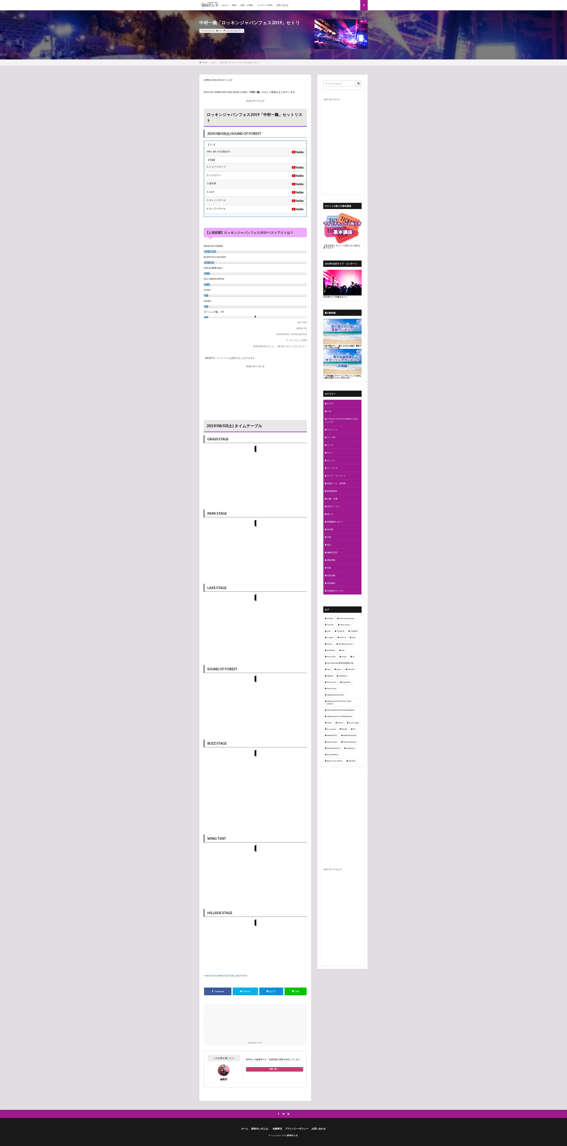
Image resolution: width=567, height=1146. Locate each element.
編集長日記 (332, 552)
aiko (328, 669)
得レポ (330, 514)
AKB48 (330, 676)
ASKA (329, 723)
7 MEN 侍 (340, 631)
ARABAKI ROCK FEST (335, 695)
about (224, 5)
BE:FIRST (352, 761)
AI (353, 657)
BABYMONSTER (349, 735)
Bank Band (350, 748)
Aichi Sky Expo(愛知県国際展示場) (340, 663)
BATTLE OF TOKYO (334, 761)
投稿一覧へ (273, 1069)
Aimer (339, 669)
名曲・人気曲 (246, 5)
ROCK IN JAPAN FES (233, 31)
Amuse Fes (331, 682)
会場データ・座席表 (336, 483)
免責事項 (277, 1128)
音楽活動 (331, 575)
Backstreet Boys (349, 742)
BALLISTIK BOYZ (333, 748)
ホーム (244, 1128)
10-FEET (330, 625)
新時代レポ (292, 1135)
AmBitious (343, 676)
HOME (204, 62)
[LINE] (295, 991)
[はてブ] (271, 991)
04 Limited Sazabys (346, 618)
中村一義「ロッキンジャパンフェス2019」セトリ (239, 62)
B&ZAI (344, 729)
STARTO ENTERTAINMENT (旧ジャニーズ (342, 420)
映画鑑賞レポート (335, 521)
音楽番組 (331, 583)
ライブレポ (332, 468)
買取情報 (331, 560)
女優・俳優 (332, 498)
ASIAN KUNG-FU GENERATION (339, 716)
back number (332, 742)
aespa (344, 657)
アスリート (332, 429)
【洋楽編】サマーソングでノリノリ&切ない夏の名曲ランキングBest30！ (342, 377)
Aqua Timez (332, 688)
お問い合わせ (282, 5)
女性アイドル (333, 506)
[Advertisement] (255, 389)
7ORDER (354, 631)
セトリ (330, 452)
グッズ (330, 445)
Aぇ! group (331, 729)
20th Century (345, 625)
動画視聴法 (332, 491)
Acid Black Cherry (346, 644)
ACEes (329, 644)
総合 (329, 544)
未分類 (330, 529)
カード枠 (331, 437)
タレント (331, 460)
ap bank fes (346, 682)
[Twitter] (245, 991)
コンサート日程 (264, 5)
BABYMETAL (332, 735)
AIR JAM (351, 669)
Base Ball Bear (332, 754)
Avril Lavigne (354, 723)
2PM (329, 631)
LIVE (220, 31)
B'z (354, 729)
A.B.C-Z (343, 637)
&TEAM (330, 618)
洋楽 (329, 537)
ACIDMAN (331, 650)
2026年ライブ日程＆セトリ (335, 297)
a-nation (330, 637)
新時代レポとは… (260, 1128)
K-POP (330, 403)
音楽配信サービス (335, 590)
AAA (353, 637)
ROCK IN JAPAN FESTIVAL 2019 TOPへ (227, 975)
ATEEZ (340, 723)
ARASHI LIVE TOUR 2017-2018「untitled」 (338, 702)
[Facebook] (218, 991)
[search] (359, 84)
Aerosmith (331, 657)
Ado (343, 650)
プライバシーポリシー (297, 1128)
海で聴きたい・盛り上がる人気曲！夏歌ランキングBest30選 (342, 347)
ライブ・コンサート (336, 475)
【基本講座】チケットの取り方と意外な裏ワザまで (341, 246)
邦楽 (234, 5)
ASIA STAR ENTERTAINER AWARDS (340, 710)
